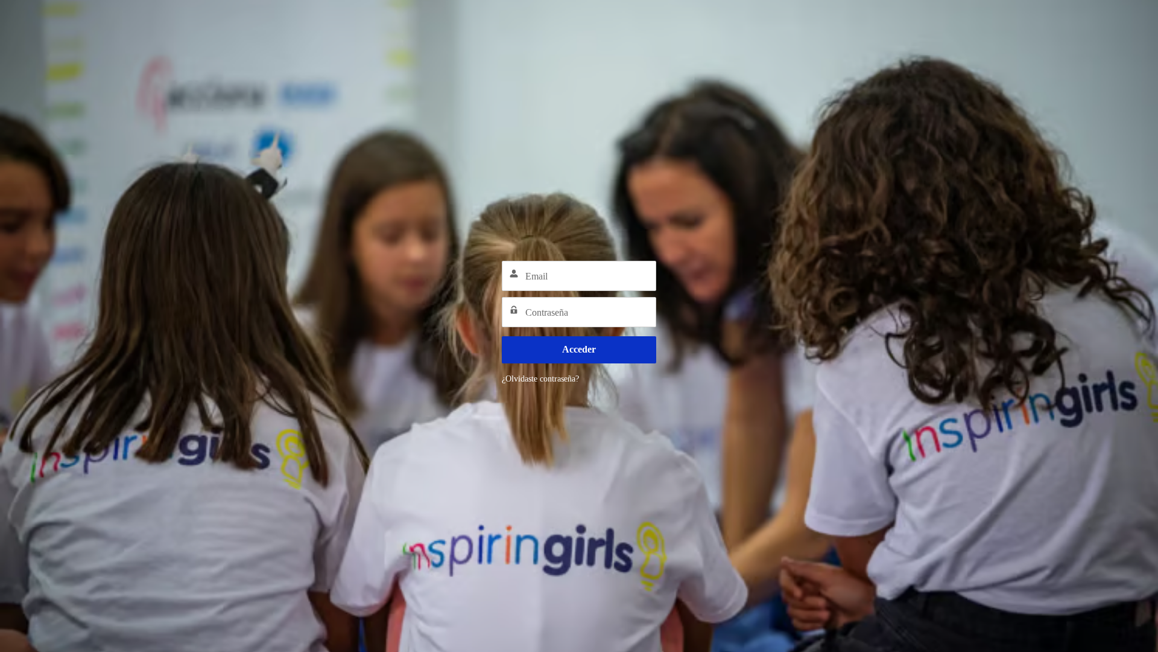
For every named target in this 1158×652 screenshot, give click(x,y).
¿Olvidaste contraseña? (540, 378)
